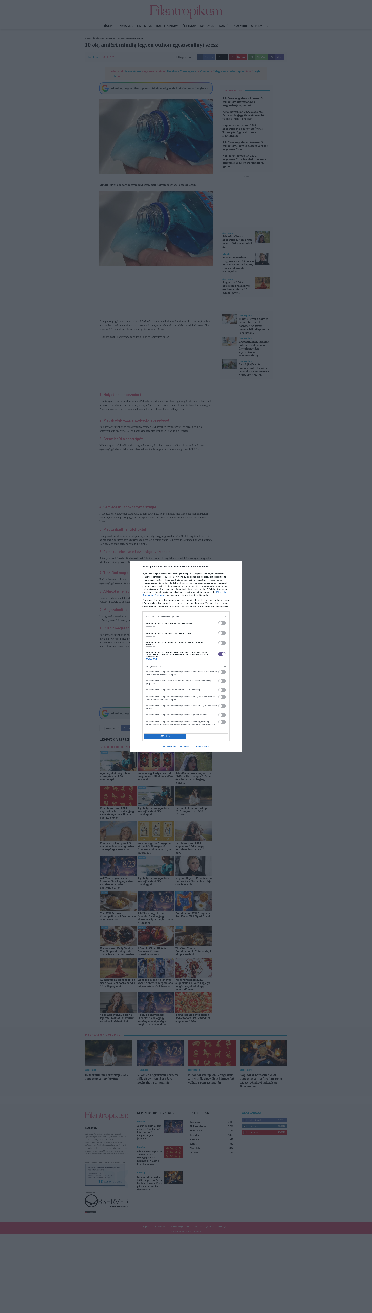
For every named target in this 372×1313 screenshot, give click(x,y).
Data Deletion (169, 746)
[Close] (236, 567)
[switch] (222, 623)
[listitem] (186, 616)
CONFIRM (165, 736)
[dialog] (186, 656)
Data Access (186, 746)
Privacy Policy (202, 746)
